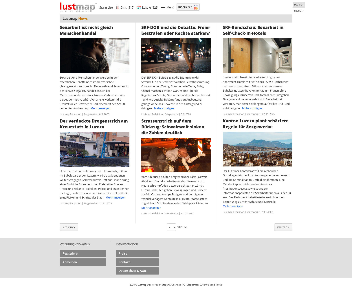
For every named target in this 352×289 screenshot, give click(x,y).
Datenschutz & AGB (132, 271)
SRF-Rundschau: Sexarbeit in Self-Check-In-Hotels (253, 30)
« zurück (69, 227)
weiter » (283, 227)
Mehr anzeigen (101, 108)
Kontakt (124, 262)
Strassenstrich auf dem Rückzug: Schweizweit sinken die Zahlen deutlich (172, 127)
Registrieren (71, 253)
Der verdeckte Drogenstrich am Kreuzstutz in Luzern (94, 124)
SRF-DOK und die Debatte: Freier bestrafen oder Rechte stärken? (175, 30)
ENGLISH (298, 10)
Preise (123, 253)
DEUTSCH (298, 4)
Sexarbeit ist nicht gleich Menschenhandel (86, 30)
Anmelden (70, 262)
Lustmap (75, 18)
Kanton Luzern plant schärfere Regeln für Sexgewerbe (256, 123)
